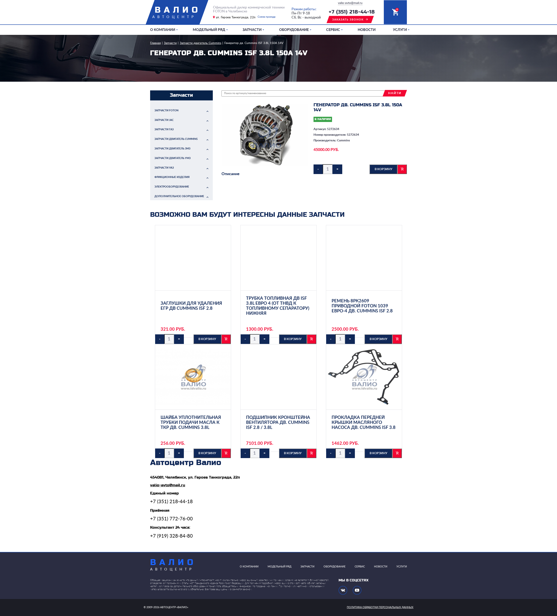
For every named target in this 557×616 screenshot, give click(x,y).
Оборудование (294, 30)
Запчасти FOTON (166, 110)
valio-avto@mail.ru (350, 3)
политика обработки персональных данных (380, 607)
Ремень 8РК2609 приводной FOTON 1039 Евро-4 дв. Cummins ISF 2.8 (362, 306)
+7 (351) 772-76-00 (171, 518)
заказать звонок (348, 19)
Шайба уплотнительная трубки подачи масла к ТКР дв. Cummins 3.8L (191, 422)
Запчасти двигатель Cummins (200, 43)
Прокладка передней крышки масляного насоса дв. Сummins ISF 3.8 (364, 422)
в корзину (383, 169)
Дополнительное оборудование (179, 196)
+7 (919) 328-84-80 (171, 536)
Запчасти (252, 30)
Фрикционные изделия (172, 177)
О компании (162, 30)
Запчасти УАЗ (164, 167)
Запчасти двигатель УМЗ (172, 158)
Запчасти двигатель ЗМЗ (172, 148)
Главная (155, 43)
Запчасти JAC (164, 120)
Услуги (400, 30)
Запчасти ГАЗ (164, 129)
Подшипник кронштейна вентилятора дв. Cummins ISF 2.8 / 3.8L (278, 422)
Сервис (333, 30)
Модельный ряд (209, 30)
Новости (367, 30)
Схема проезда (266, 16)
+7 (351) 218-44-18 (352, 12)
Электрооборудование (171, 186)
